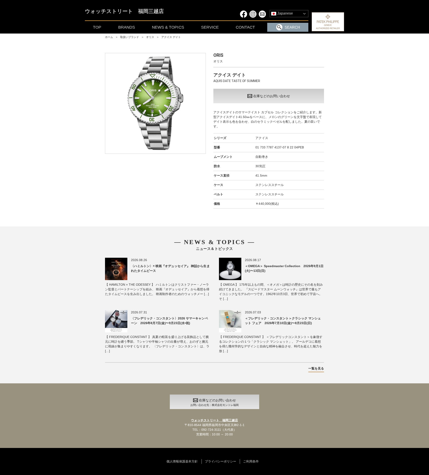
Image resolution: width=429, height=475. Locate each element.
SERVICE (210, 27)
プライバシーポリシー (220, 461)
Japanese (284, 13)
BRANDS (126, 27)
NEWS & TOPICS (168, 27)
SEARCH (292, 27)
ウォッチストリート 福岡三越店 (124, 11)
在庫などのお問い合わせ (271, 96)
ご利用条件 (251, 461)
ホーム (109, 37)
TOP (97, 27)
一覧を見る (316, 368)
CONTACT (245, 27)
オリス (150, 37)
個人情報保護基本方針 (182, 461)
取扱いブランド (129, 37)
